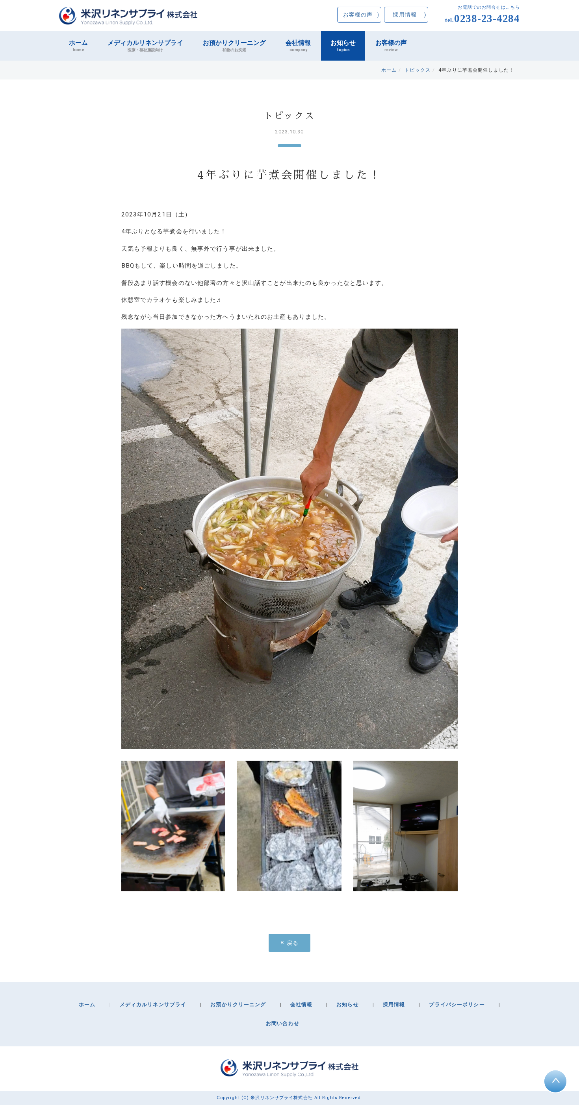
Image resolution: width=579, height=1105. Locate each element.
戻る (289, 942)
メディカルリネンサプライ (145, 45)
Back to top (556, 1082)
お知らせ (343, 45)
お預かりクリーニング (234, 45)
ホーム (78, 45)
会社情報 (298, 45)
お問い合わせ (282, 1023)
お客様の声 (358, 14)
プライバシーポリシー (456, 1004)
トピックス (418, 70)
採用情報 (404, 14)
